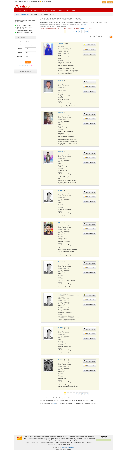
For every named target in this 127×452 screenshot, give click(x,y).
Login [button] (104, 2)
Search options (25, 14)
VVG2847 (60, 81)
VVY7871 (60, 191)
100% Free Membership (49, 10)
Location (60, 64)
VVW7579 (60, 328)
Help (73, 10)
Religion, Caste (62, 50)
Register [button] (110, 2)
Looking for (19, 41)
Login (25, 10)
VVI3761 (60, 294)
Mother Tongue (62, 53)
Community (19, 56)
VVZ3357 (60, 223)
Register (19, 10)
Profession (60, 57)
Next (86, 31)
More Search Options (24, 65)
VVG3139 (60, 152)
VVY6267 (60, 262)
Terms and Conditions (68, 447)
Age (21, 45)
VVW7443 (60, 360)
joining (84, 24)
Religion (20, 52)
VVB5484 (60, 43)
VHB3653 (60, 113)
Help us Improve (103, 440)
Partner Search (34, 10)
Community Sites (64, 10)
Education (60, 60)
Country (20, 48)
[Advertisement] (25, 107)
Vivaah (17, 14)
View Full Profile (90, 54)
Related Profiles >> (25, 71)
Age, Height (61, 46)
